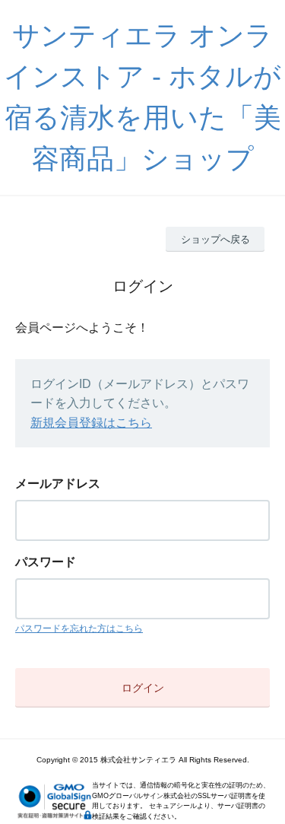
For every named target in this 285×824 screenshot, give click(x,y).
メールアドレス (57, 483)
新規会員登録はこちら (91, 422)
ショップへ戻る (215, 239)
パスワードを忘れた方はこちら (79, 628)
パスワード (45, 561)
